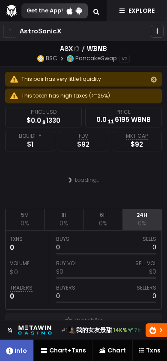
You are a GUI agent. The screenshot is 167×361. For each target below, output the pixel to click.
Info (21, 350)
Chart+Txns (67, 350)
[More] (157, 31)
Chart (116, 350)
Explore (141, 10)
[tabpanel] (83, 270)
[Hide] (154, 80)
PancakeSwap (96, 58)
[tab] (24, 219)
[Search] (96, 10)
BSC (51, 58)
